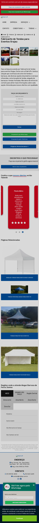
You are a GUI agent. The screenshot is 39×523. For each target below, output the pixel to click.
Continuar (19, 518)
